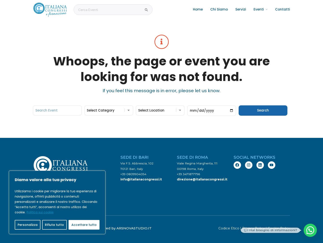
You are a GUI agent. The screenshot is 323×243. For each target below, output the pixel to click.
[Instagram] (248, 165)
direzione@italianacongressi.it (202, 179)
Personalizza (28, 225)
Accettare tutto (84, 225)
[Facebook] (237, 165)
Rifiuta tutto (54, 225)
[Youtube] (271, 165)
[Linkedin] (260, 165)
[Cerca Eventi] (146, 10)
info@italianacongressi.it (141, 179)
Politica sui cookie (40, 212)
